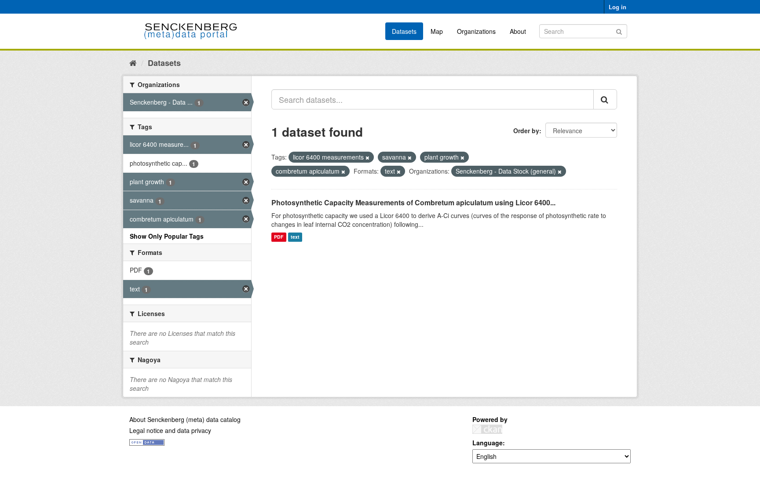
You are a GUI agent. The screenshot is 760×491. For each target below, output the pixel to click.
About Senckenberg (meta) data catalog (185, 419)
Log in (617, 7)
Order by (526, 130)
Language (487, 442)
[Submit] (619, 30)
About (518, 31)
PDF (278, 237)
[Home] (133, 62)
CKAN (487, 429)
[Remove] (367, 157)
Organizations (476, 31)
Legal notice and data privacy (170, 430)
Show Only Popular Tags (167, 236)
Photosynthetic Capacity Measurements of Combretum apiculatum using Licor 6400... (413, 202)
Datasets (404, 31)
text (295, 237)
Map (437, 31)
